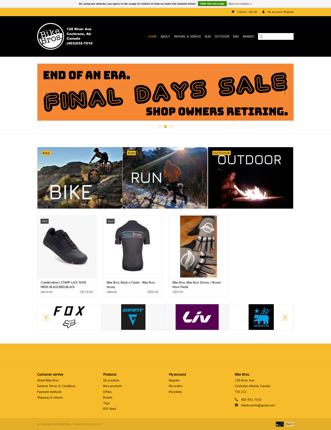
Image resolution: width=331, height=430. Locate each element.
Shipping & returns (50, 397)
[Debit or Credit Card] (279, 423)
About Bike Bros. (48, 380)
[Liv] (197, 317)
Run (208, 36)
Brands (248, 36)
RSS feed (109, 409)
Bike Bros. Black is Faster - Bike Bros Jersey (131, 284)
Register (174, 380)
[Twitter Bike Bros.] (157, 354)
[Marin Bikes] (261, 317)
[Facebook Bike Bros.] (149, 354)
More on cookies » (240, 3)
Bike (236, 36)
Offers (107, 392)
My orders (176, 386)
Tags (106, 403)
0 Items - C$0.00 (247, 12)
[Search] (261, 36)
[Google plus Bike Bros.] (165, 354)
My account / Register (280, 12)
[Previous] (46, 93)
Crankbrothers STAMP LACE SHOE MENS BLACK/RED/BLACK (63, 284)
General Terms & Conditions (56, 386)
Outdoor (222, 36)
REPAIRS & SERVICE (187, 36)
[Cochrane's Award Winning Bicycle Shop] (72, 36)
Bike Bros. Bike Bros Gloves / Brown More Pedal (196, 284)
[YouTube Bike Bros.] (173, 354)
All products (111, 380)
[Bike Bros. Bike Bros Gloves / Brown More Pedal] (198, 246)
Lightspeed (95, 424)
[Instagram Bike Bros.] (181, 354)
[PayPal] (289, 423)
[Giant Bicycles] (133, 317)
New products (112, 386)
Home (152, 36)
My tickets (175, 392)
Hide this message (212, 3)
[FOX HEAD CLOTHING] (69, 317)
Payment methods (49, 392)
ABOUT (165, 36)
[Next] (285, 93)
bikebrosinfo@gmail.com (258, 405)
